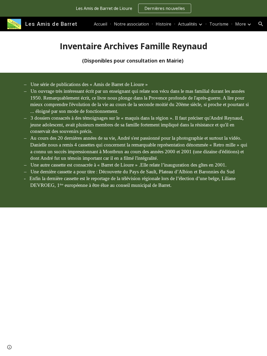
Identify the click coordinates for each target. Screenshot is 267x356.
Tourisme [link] (218, 24)
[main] (134, 52)
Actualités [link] (187, 24)
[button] (260, 24)
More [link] (240, 24)
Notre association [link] (131, 24)
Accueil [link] (100, 24)
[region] (133, 8)
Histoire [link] (163, 24)
